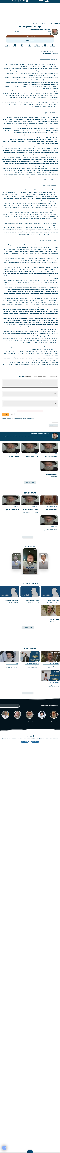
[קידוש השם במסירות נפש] (11, 504)
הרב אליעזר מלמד (14, 667)
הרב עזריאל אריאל (55, 602)
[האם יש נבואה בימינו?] (49, 470)
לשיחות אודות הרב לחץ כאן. (9, 436)
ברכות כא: (47, 252)
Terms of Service (30, 418)
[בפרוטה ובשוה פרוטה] (49, 504)
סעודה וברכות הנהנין (34, 598)
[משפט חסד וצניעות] (11, 452)
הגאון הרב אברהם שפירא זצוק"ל (32, 512)
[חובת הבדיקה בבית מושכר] (30, 451)
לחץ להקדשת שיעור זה (30, 36)
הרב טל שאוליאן (36, 667)
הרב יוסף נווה (56, 621)
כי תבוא (57, 598)
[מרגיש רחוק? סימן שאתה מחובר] (50, 660)
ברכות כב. (40, 80)
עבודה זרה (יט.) (26, 135)
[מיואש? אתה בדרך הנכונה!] (30, 660)
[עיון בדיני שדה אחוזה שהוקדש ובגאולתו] (30, 505)
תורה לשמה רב (47, 287)
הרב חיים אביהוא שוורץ (52, 511)
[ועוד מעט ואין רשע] (50, 614)
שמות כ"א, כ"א (20, 249)
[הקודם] (10, 561)
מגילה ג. (42, 334)
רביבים (17, 663)
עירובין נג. (17, 168)
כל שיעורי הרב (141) (30, 482)
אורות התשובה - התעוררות (53, 663)
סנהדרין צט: (8, 287)
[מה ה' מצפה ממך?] (50, 680)
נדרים (56, 454)
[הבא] (49, 561)
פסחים (36, 454)
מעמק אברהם (53, 425)
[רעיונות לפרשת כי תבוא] (50, 595)
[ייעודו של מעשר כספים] (9, 660)
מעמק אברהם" (47, 54)
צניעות (17, 454)
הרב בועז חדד (56, 686)
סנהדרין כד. (39, 177)
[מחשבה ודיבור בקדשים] (49, 451)
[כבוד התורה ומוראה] (49, 524)
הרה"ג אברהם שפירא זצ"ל (51, 472)
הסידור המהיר (36, 602)
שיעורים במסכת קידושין (52, 506)
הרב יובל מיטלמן (56, 667)
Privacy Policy (22, 418)
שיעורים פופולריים (30, 583)
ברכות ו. (36, 128)
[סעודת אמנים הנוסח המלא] (30, 595)
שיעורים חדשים (30, 648)
